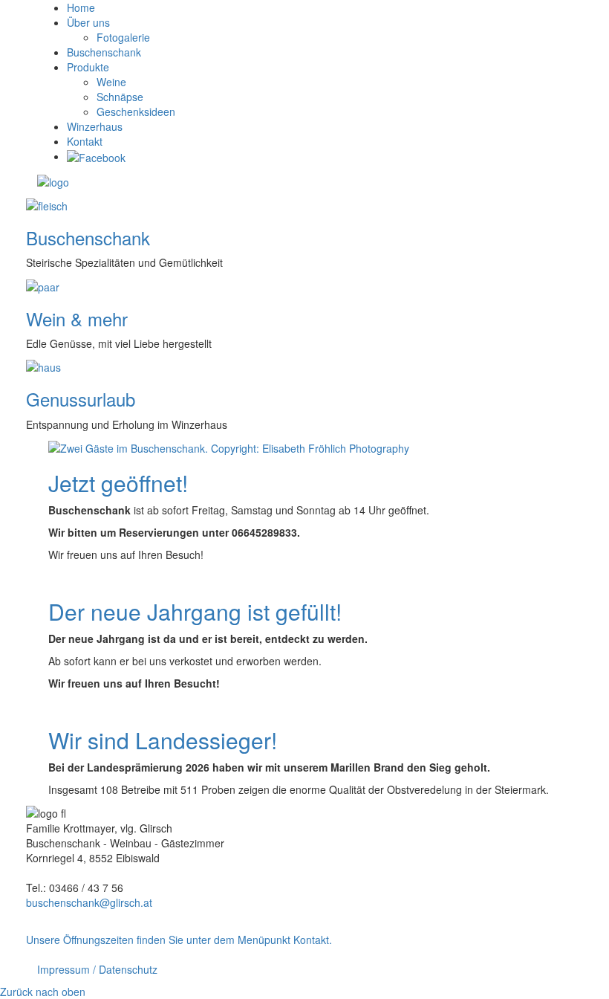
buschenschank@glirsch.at (89, 902)
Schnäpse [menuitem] (120, 96)
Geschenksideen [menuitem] (136, 111)
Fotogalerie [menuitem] (123, 37)
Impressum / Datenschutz (97, 969)
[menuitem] (81, 7)
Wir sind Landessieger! (162, 740)
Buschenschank (88, 237)
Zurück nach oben (42, 991)
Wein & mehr (77, 318)
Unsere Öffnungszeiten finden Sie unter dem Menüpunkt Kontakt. (179, 939)
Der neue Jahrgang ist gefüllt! (195, 611)
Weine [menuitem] (111, 81)
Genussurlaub (80, 399)
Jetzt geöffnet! (118, 483)
